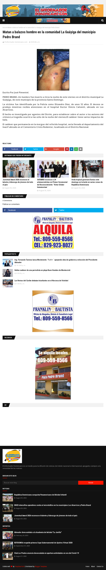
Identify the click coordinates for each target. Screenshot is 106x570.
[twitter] (78, 210)
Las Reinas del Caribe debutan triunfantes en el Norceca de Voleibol (41, 281)
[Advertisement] (19, 426)
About (93, 566)
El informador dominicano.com (16, 42)
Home (87, 566)
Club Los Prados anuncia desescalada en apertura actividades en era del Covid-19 (46, 553)
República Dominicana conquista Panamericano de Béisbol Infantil (40, 495)
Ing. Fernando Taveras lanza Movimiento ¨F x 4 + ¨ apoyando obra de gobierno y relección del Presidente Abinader (55, 261)
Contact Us (100, 566)
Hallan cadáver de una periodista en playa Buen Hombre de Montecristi (42, 270)
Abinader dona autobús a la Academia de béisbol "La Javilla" (38, 532)
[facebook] (27, 210)
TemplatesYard (19, 566)
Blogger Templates (41, 566)
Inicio (4, 27)
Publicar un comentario (11, 204)
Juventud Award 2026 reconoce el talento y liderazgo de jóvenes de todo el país (18, 182)
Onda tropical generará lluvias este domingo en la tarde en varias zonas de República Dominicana (87, 182)
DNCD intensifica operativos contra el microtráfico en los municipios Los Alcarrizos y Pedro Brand (52, 505)
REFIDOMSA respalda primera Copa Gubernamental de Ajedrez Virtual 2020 (43, 543)
